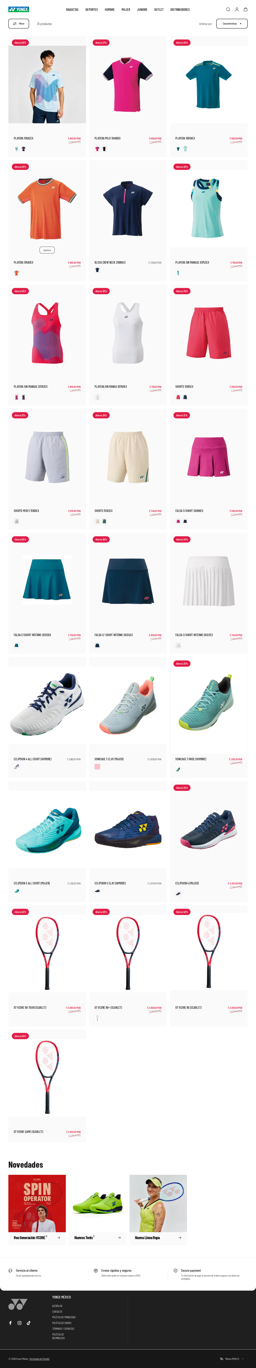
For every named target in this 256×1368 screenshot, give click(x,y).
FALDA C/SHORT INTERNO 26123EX (194, 635)
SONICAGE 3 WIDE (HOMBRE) (190, 759)
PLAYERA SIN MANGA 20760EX (111, 386)
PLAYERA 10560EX (23, 262)
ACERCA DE (57, 1305)
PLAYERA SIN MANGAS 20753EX (192, 262)
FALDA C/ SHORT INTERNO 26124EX (114, 635)
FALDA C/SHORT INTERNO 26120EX (32, 635)
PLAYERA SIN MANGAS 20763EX (31, 386)
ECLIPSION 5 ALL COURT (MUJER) (32, 883)
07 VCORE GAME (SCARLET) (28, 1132)
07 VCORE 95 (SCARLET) (188, 1007)
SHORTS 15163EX (104, 511)
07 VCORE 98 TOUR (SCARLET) (30, 1007)
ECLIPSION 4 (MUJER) (187, 883)
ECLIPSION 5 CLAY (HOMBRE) (110, 883)
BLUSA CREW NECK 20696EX (110, 262)
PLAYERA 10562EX (23, 138)
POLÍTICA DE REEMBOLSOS (58, 1336)
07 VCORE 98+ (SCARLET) (108, 1007)
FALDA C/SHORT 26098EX (189, 511)
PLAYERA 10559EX (185, 138)
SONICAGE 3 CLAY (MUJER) (109, 759)
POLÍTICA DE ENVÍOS (61, 1323)
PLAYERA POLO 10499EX (108, 138)
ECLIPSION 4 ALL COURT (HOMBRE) (32, 759)
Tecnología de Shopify (39, 1358)
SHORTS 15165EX (184, 386)
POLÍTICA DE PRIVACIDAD (64, 1317)
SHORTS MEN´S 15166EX (26, 511)
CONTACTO (57, 1311)
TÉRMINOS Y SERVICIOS (63, 1328)
